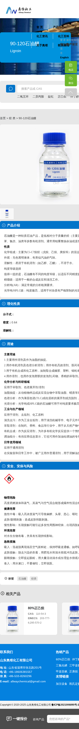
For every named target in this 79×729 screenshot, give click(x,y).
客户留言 (69, 44)
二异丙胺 (38, 96)
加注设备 (61, 683)
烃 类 (12, 118)
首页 (3, 118)
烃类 (33, 578)
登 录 (63, 40)
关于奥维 (42, 45)
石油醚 (8, 235)
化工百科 (63, 36)
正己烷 (62, 96)
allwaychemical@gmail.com (28, 681)
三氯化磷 (61, 665)
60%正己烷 (63, 659)
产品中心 (58, 27)
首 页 (39, 27)
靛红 (51, 96)
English (64, 57)
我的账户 (63, 44)
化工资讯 (42, 36)
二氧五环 (23, 96)
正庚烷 (73, 671)
